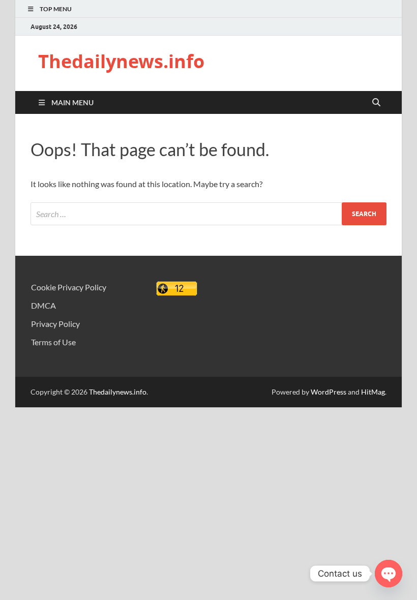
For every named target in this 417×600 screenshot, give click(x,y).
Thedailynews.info (121, 61)
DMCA (43, 305)
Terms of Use (53, 342)
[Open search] (376, 102)
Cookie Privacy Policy (68, 287)
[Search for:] (208, 213)
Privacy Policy (55, 323)
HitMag (373, 391)
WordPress (328, 391)
